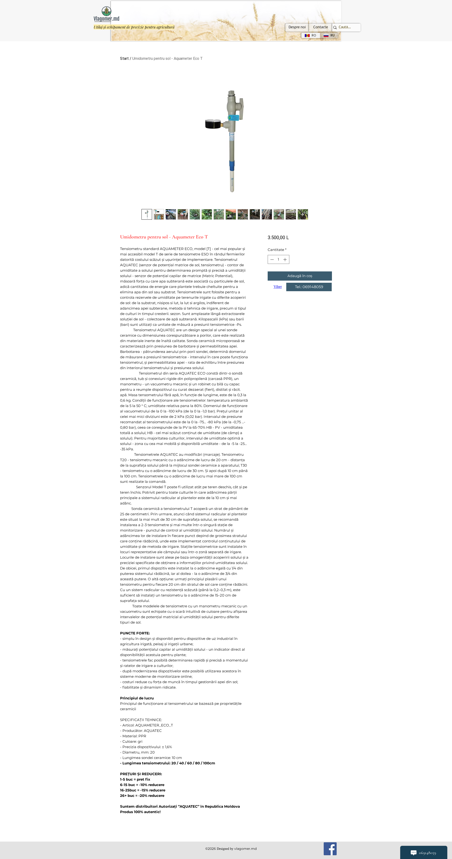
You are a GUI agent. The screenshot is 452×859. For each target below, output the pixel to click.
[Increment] (285, 259)
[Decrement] (271, 259)
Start (124, 58)
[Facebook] (330, 848)
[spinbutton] (278, 259)
